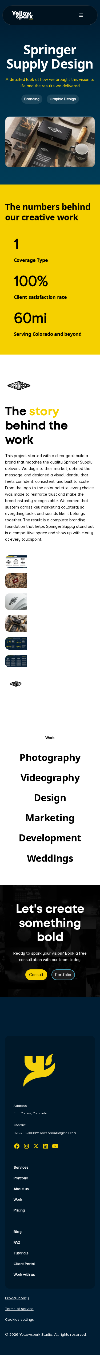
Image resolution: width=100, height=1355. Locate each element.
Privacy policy (17, 1298)
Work (18, 1200)
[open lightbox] (16, 561)
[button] (81, 15)
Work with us (24, 1275)
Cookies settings (19, 1320)
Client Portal (24, 1264)
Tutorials (21, 1253)
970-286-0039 (25, 1133)
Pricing (19, 1210)
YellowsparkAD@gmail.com (56, 1133)
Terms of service (19, 1309)
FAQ (17, 1242)
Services (21, 1167)
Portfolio (63, 975)
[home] (26, 15)
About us (21, 1189)
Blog (18, 1232)
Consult (36, 975)
